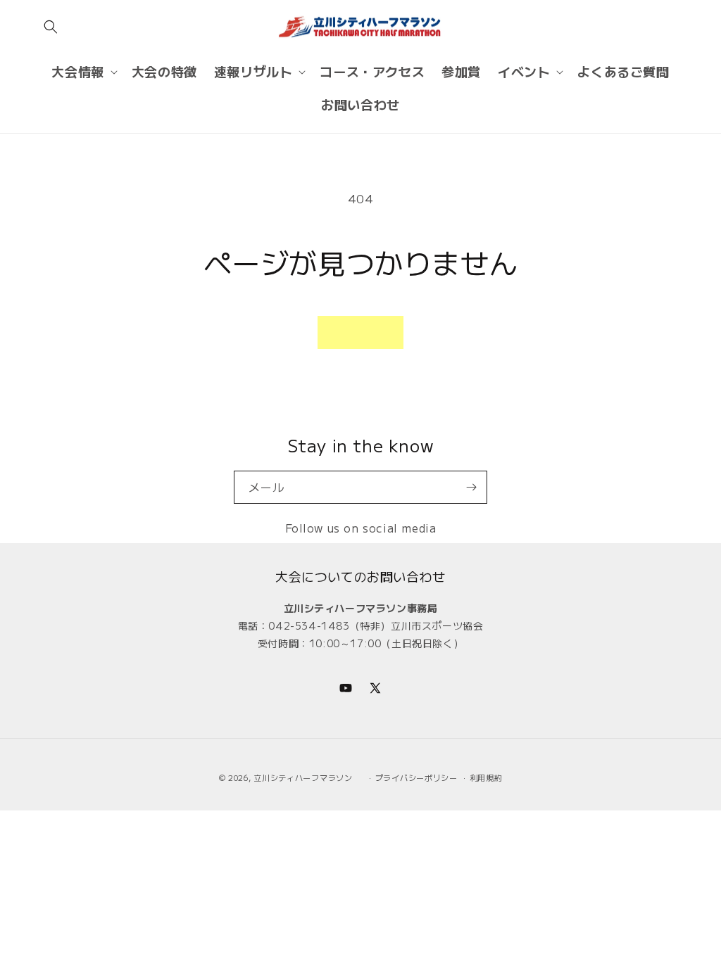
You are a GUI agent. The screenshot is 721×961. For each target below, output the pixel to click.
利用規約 (486, 777)
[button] (50, 26)
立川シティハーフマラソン (302, 777)
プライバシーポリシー (416, 777)
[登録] (471, 487)
